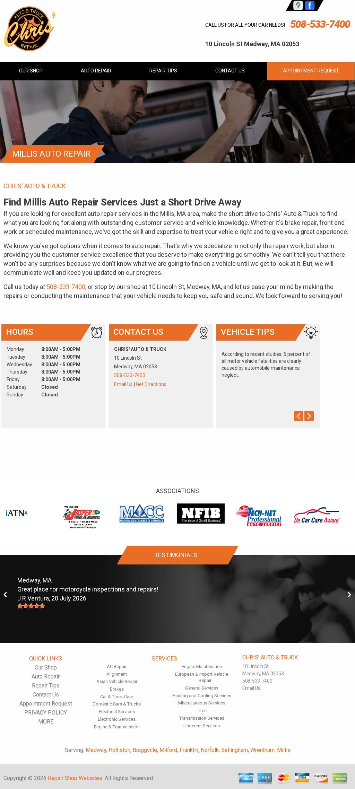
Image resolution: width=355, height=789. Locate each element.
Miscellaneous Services (201, 702)
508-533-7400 (320, 24)
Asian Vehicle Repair (116, 681)
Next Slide (309, 416)
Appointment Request (311, 70)
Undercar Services (201, 725)
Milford (168, 750)
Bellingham (234, 750)
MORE (45, 721)
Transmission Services (201, 718)
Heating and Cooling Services (201, 695)
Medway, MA (34, 580)
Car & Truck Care (116, 696)
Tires (202, 710)
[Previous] (5, 594)
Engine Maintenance (202, 666)
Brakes (117, 689)
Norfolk (210, 750)
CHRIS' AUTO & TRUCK (34, 186)
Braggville (145, 750)
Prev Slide (298, 416)
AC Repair (117, 666)
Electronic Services (117, 719)
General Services (201, 688)
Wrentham (262, 750)
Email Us (123, 384)
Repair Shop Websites (75, 778)
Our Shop (31, 70)
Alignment (116, 674)
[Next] (349, 594)
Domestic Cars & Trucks (117, 704)
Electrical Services (117, 711)
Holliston (119, 750)
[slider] (31, 605)
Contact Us (230, 70)
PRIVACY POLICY (45, 712)
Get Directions (151, 384)
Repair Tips (163, 70)
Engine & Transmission (117, 726)
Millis (284, 750)
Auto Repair (96, 70)
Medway (96, 750)
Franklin (189, 750)
